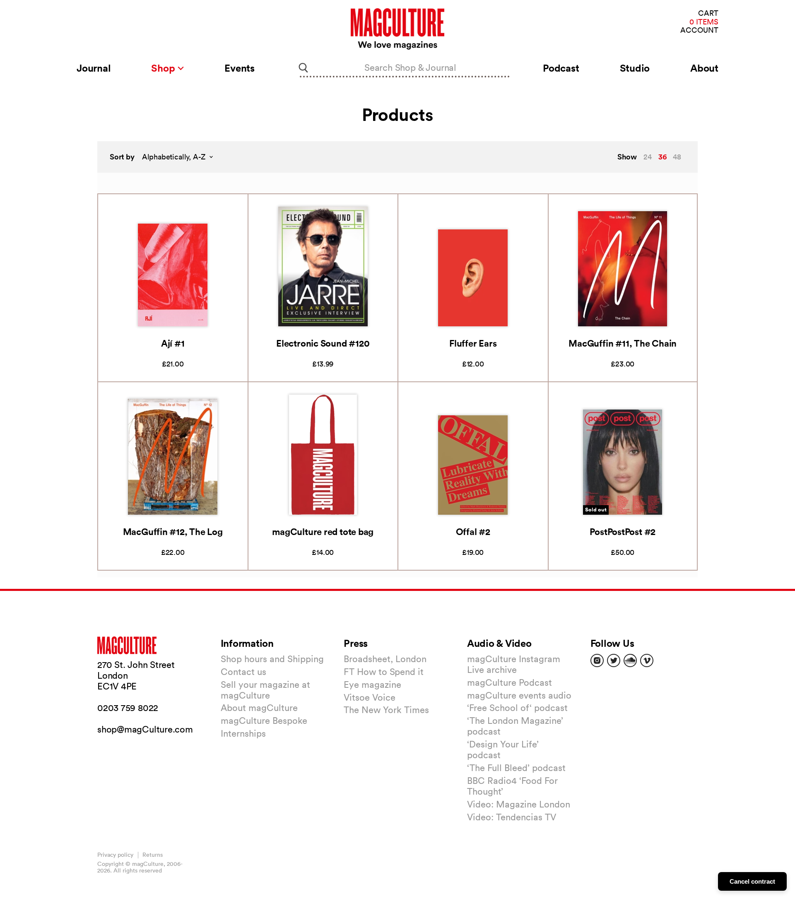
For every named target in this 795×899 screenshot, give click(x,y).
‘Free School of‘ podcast (517, 707)
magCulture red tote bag (322, 531)
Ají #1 (173, 343)
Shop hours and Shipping (272, 658)
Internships (243, 733)
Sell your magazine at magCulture (265, 690)
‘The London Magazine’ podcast (515, 726)
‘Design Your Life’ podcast (503, 749)
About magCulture (259, 707)
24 (647, 156)
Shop (164, 68)
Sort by (122, 156)
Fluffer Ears (472, 343)
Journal (94, 68)
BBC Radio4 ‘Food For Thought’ (512, 786)
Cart (708, 13)
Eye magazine (372, 684)
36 (662, 156)
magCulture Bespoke (264, 720)
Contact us (243, 671)
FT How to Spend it (384, 671)
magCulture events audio (519, 695)
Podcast (561, 68)
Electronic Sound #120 (322, 343)
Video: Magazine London (518, 804)
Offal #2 (473, 531)
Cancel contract (752, 881)
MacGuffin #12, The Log (173, 531)
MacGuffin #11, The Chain (623, 343)
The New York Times (386, 709)
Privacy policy (115, 854)
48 (677, 156)
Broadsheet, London (385, 658)
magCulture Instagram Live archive (513, 664)
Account (699, 30)
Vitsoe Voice (369, 697)
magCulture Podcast (509, 682)
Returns (152, 854)
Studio (635, 68)
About (704, 68)
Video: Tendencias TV (511, 817)
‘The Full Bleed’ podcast (516, 767)
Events (239, 68)
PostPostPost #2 (622, 531)
